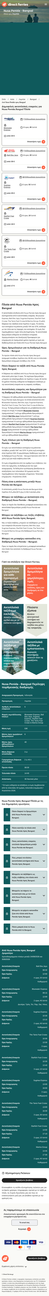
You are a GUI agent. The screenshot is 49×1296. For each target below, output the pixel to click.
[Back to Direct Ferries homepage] (15, 4)
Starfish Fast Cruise (17, 424)
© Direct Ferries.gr (7, 1274)
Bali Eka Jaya (14, 416)
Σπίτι (4, 99)
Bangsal (33, 99)
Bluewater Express (31, 411)
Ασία (12, 99)
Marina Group (25, 432)
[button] (25, 814)
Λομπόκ (22, 99)
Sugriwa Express (37, 419)
